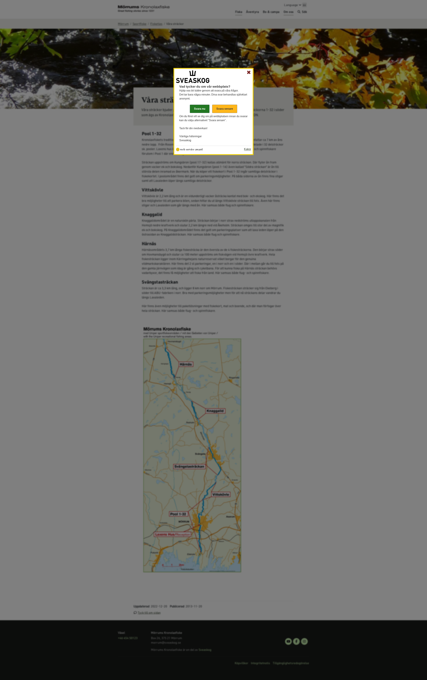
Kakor (247, 149)
